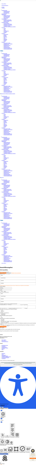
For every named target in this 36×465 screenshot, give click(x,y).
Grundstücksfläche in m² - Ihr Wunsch (5, 304)
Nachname (1, 288)
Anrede (1, 286)
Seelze (5, 41)
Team (4, 29)
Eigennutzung (3, 313)
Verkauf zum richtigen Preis (8, 48)
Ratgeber (3, 42)
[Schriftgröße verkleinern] (1, 410)
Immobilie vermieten (7, 16)
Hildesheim (5, 39)
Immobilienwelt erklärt (7, 45)
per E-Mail (2, 319)
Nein (2, 317)
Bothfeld (5, 35)
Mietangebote (4, 14)
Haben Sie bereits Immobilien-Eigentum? (6, 315)
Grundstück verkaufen (7, 25)
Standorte (3, 33)
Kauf (2, 291)
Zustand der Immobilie (12, 308)
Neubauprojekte (4, 104)
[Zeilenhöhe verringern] (1, 422)
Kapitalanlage (3, 314)
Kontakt (5, 32)
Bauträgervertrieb (6, 21)
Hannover (5, 38)
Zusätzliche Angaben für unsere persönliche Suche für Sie (8, 303)
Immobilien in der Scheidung (8, 43)
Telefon (1, 290)
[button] (18, 50)
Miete (5, 291)
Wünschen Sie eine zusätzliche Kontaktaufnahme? (7, 318)
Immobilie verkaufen (5, 22)
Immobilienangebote (7, 11)
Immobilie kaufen (4, 10)
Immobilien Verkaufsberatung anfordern (10, 26)
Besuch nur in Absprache (5, 322)
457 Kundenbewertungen (32, 458)
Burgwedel (5, 122)
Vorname (1, 287)
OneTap (6, 405)
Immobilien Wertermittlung (8, 24)
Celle (4, 37)
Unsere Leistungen (6, 23)
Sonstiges (26, 308)
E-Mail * (1, 289)
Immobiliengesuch (6, 12)
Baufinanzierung (4, 13)
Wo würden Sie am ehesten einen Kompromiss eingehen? (8, 309)
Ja (1, 316)
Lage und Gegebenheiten (24, 304)
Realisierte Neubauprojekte (8, 20)
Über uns (3, 27)
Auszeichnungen (6, 116)
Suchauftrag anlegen (3, 326)
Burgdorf (5, 36)
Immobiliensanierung (7, 47)
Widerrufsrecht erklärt (7, 128)
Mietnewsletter (6, 18)
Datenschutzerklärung (3, 325)
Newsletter (5, 31)
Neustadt (5, 40)
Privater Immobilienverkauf (8, 134)
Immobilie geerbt (6, 44)
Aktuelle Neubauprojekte (7, 19)
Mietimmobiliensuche (7, 15)
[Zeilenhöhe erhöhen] (1, 418)
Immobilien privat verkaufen (8, 110)
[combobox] (18, 364)
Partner (5, 30)
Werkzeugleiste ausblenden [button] (4, 408)
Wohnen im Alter (6, 46)
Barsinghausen (6, 34)
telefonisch (2, 320)
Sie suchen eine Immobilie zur (4, 312)
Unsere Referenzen (6, 17)
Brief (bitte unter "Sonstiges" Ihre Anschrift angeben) (9, 321)
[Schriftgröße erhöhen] (1, 407)
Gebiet (5, 28)
